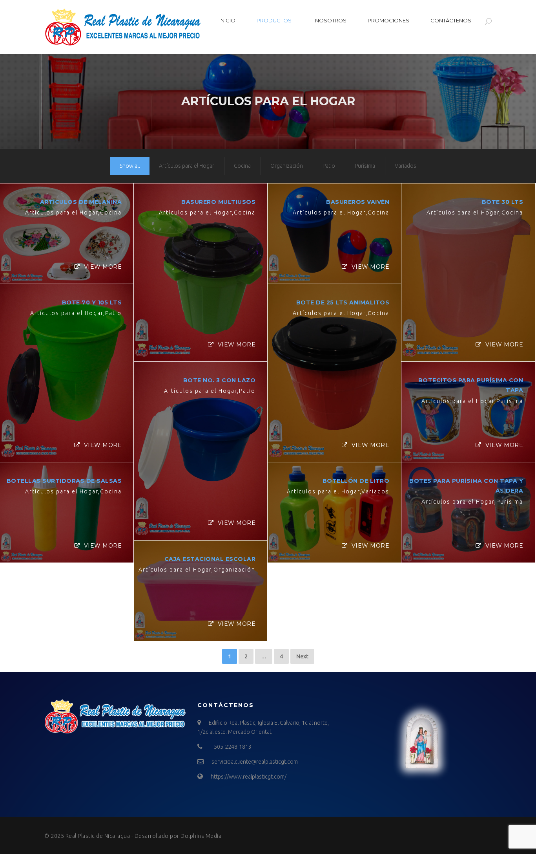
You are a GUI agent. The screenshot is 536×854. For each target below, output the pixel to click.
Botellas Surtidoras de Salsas (64, 480)
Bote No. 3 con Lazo (219, 380)
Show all (130, 166)
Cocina (242, 166)
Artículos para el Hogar (186, 166)
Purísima (365, 166)
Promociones (388, 20)
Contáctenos (450, 20)
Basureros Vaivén (357, 201)
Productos (274, 20)
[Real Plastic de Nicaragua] (122, 27)
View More (103, 266)
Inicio (227, 20)
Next (302, 656)
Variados (405, 166)
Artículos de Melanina (81, 201)
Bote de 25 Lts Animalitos (343, 302)
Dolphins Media (200, 836)
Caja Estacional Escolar (210, 559)
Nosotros (330, 20)
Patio (329, 166)
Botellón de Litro (356, 480)
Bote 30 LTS (502, 201)
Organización (286, 166)
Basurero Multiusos (218, 201)
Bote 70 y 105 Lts (92, 302)
